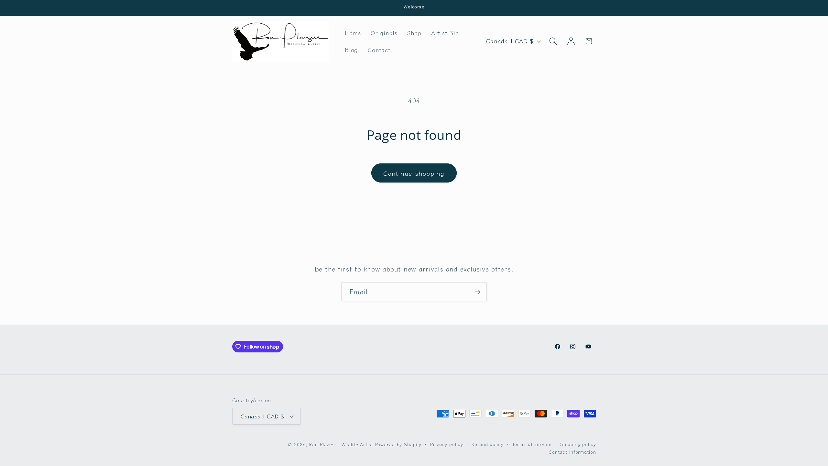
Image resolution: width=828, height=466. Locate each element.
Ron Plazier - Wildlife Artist (341, 444)
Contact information (572, 452)
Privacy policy (446, 444)
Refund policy (487, 444)
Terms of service (532, 444)
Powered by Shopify (398, 444)
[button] (553, 41)
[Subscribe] (477, 291)
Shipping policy (578, 444)
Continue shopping (413, 173)
